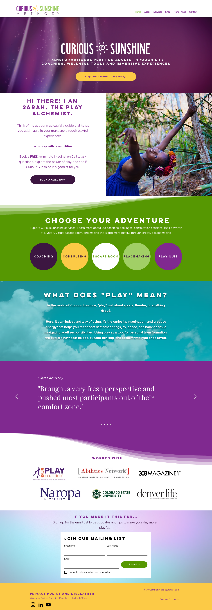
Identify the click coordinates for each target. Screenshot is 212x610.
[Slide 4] (110, 424)
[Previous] (17, 397)
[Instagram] (33, 605)
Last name (112, 545)
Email (68, 558)
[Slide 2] (104, 424)
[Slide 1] (101, 424)
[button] (180, 12)
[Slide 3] (107, 424)
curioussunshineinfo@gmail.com (162, 589)
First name (69, 545)
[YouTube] (48, 605)
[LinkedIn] (41, 605)
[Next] (195, 397)
